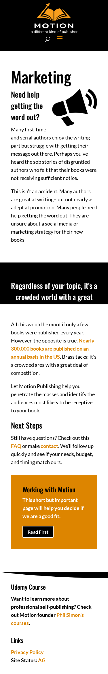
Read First (38, 532)
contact (49, 446)
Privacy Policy (27, 652)
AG (42, 660)
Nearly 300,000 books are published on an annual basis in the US (52, 348)
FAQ (16, 446)
